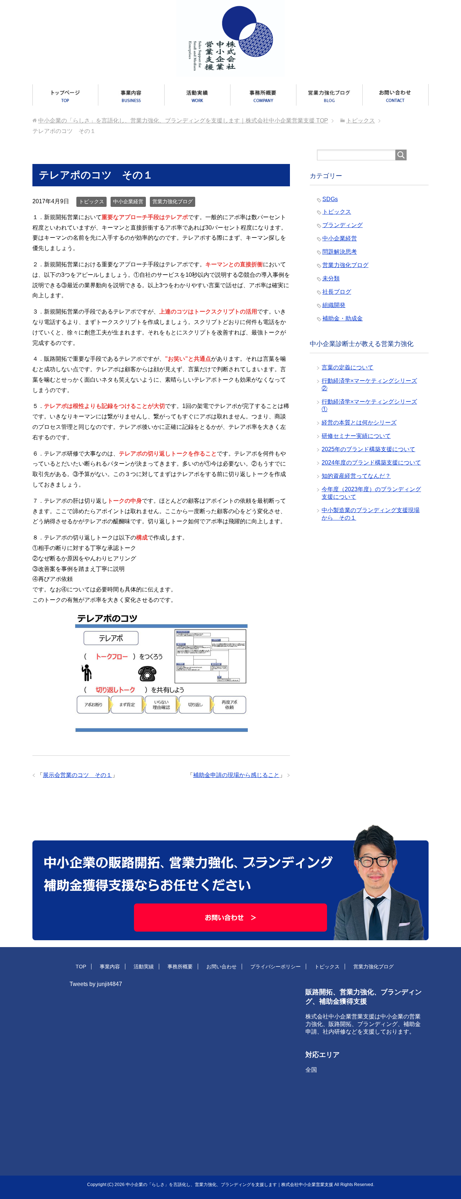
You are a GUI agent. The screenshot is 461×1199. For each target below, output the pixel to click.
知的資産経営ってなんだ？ (356, 476)
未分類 (331, 278)
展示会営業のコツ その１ (77, 775)
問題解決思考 (339, 252)
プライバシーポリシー (275, 966)
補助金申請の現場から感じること (236, 775)
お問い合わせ (221, 966)
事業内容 (110, 966)
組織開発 (333, 305)
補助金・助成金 (342, 318)
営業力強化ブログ (172, 201)
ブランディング (342, 225)
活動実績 (144, 966)
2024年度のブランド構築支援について (371, 462)
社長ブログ (336, 292)
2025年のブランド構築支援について (368, 449)
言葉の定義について (347, 367)
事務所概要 (180, 966)
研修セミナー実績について (356, 436)
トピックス (91, 201)
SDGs (330, 199)
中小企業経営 (128, 201)
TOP (183, 120)
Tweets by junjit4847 (96, 984)
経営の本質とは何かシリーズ (359, 422)
